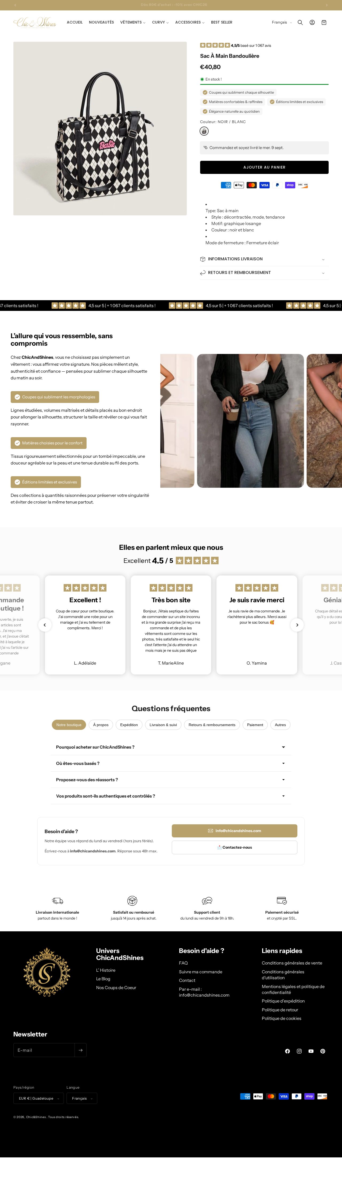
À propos (100, 725)
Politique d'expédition (283, 1001)
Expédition (129, 725)
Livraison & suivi (163, 725)
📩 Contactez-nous (234, 847)
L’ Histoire (105, 970)
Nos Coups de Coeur (116, 987)
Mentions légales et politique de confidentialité (293, 989)
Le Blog (103, 978)
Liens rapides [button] (282, 950)
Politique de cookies (281, 1018)
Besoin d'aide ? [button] (201, 950)
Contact (187, 980)
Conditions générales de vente (292, 963)
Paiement (255, 725)
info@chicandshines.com (238, 830)
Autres (280, 725)
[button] (133, 22)
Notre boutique (68, 725)
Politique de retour (280, 1009)
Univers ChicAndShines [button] (119, 954)
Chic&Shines (36, 1117)
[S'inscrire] (80, 1050)
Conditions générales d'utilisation (283, 974)
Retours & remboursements (212, 725)
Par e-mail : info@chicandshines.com (204, 992)
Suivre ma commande (200, 971)
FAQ (183, 963)
